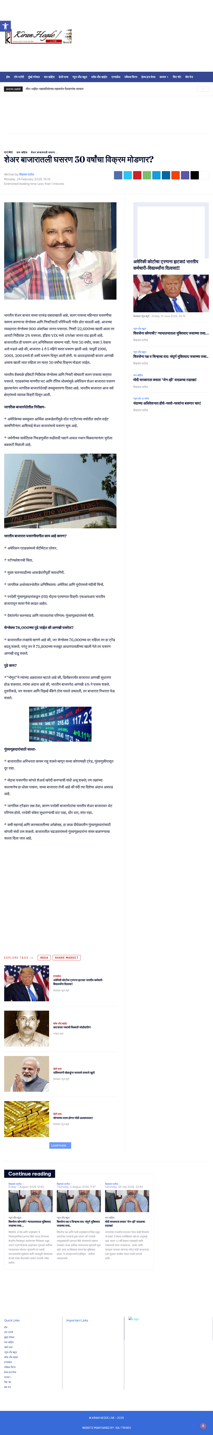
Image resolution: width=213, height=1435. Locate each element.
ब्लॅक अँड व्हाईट (60, 1023)
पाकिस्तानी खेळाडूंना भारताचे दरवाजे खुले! (74, 1072)
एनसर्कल (57, 976)
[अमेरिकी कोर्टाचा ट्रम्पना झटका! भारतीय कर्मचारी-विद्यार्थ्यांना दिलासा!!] (26, 983)
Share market (66, 957)
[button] (5, 26)
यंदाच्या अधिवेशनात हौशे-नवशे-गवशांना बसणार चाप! (167, 403)
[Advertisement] (106, 119)
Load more (58, 1145)
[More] (204, 175)
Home (8, 152)
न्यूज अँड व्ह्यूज (139, 328)
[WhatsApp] (147, 175)
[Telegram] (156, 175)
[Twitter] (128, 175)
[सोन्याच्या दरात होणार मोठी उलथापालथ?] (26, 1119)
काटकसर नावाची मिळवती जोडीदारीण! (72, 1027)
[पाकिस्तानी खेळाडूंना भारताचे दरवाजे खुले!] (26, 1074)
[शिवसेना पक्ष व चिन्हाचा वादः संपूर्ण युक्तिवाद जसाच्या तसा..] (79, 1201)
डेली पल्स (57, 1068)
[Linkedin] (166, 175)
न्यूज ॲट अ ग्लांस (141, 398)
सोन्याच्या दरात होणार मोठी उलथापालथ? (73, 1118)
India (44, 957)
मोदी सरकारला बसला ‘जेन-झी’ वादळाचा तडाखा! (165, 379)
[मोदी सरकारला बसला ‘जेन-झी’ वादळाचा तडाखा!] (127, 1201)
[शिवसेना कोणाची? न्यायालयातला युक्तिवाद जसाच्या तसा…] (31, 1201)
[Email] (195, 175)
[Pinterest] (137, 175)
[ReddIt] (175, 175)
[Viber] (185, 175)
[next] (206, 89)
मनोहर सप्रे (58, 1033)
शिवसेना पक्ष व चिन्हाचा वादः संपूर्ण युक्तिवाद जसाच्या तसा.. (170, 356)
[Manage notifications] (203, 1426)
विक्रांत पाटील (26, 174)
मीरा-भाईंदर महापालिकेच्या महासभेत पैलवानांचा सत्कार (55, 89)
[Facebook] (118, 175)
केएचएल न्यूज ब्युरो (61, 990)
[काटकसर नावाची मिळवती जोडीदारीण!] (26, 1029)
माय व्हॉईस (22, 152)
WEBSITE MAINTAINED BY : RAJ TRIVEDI (106, 1427)
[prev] (199, 89)
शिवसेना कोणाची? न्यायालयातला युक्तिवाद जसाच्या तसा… (171, 333)
